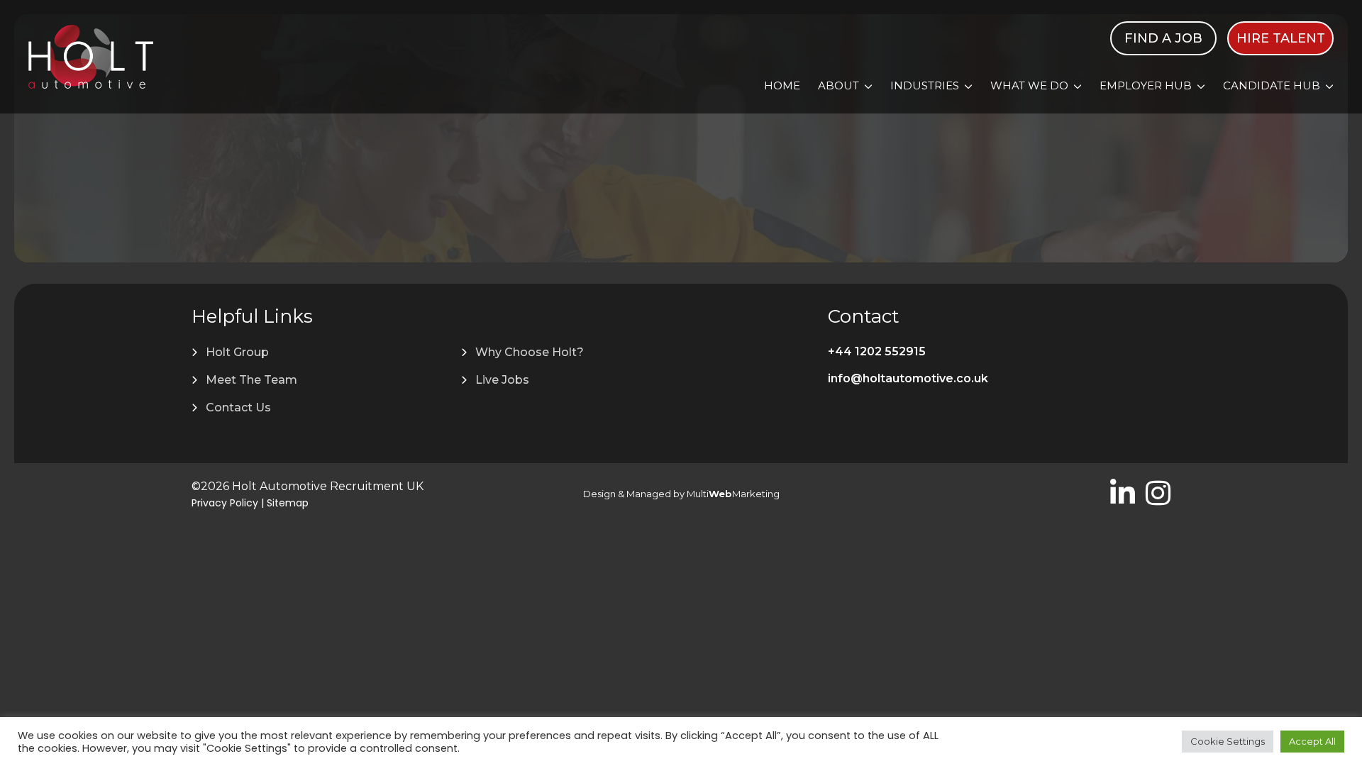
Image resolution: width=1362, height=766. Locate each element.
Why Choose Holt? (529, 352)
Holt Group (237, 352)
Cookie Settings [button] (1227, 741)
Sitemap (288, 503)
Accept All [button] (1312, 741)
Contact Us (238, 407)
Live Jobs (502, 380)
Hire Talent (1280, 38)
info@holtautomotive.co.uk (908, 378)
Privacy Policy (225, 503)
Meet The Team (251, 380)
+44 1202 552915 (877, 351)
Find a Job (1163, 38)
